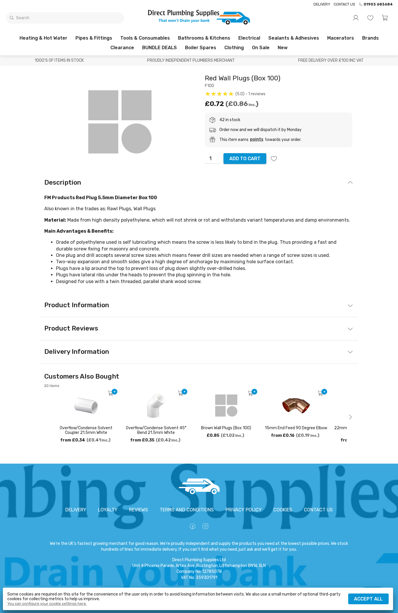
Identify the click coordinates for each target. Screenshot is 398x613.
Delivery (322, 4)
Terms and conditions (187, 510)
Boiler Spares (200, 47)
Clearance (122, 47)
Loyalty (107, 510)
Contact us (344, 4)
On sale (261, 47)
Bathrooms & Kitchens (204, 38)
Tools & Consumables (145, 38)
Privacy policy (244, 510)
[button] (385, 17)
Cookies (282, 510)
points (256, 139)
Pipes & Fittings (93, 38)
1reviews (256, 94)
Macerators (340, 38)
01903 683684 (378, 4)
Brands (370, 38)
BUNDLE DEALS (159, 47)
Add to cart (244, 158)
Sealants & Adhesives (293, 38)
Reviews (138, 510)
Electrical (249, 38)
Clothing (234, 47)
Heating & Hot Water (43, 38)
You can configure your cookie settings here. (47, 604)
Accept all (368, 599)
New (283, 47)
